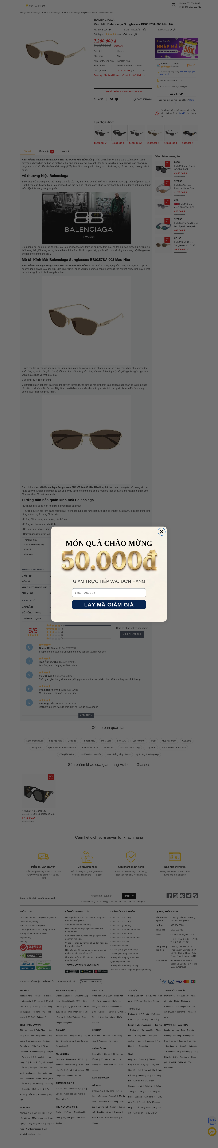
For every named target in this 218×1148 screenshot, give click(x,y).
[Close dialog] (161, 531)
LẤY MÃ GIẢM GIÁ (109, 605)
